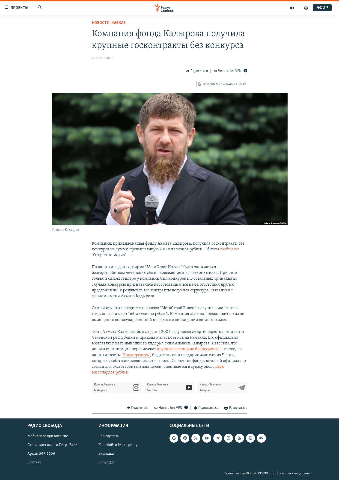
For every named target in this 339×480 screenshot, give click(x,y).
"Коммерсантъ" (136, 355)
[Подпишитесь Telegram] (217, 438)
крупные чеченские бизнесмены (188, 349)
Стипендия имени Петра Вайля (53, 445)
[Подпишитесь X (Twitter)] (195, 438)
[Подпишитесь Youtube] (206, 438)
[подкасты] (306, 7)
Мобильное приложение (47, 436)
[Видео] (292, 7)
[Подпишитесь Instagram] (228, 438)
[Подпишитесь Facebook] (184, 438)
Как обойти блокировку (117, 445)
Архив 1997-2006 (41, 454)
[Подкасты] (250, 438)
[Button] (197, 71)
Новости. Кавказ (108, 23)
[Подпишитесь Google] (174, 438)
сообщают (229, 249)
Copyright (106, 462)
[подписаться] (261, 438)
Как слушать (108, 436)
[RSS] (239, 438)
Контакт (34, 462)
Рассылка (106, 454)
